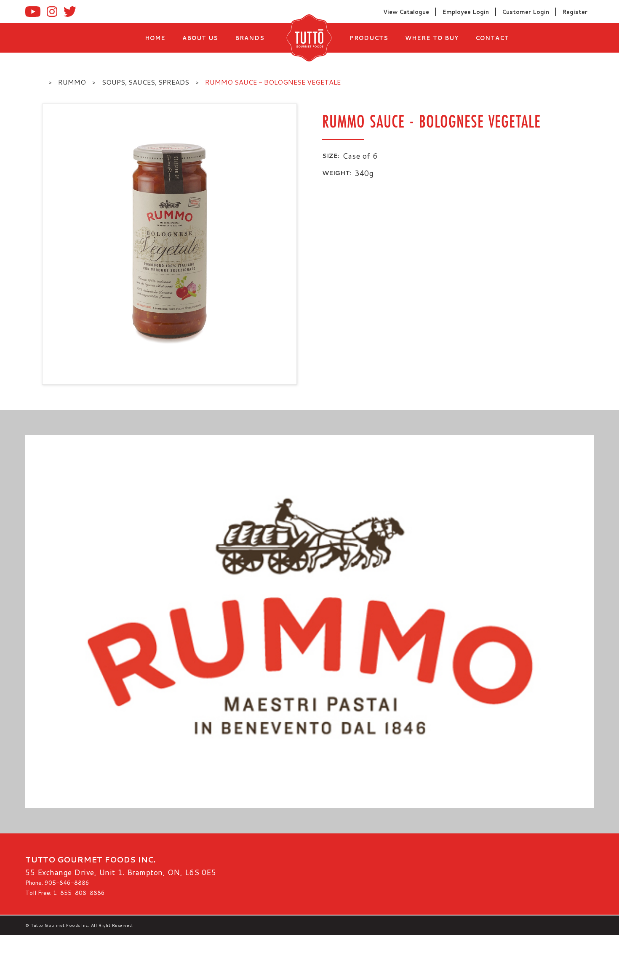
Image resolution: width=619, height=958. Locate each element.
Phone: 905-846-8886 (57, 882)
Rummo (72, 82)
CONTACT (492, 38)
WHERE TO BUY (432, 38)
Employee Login (465, 12)
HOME (155, 38)
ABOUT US (200, 38)
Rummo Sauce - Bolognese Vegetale (273, 82)
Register (574, 12)
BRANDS (249, 38)
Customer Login (525, 12)
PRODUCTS (369, 38)
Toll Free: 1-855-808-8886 (65, 893)
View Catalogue (406, 12)
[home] (307, 37)
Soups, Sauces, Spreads (145, 82)
